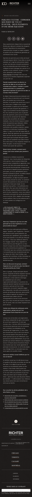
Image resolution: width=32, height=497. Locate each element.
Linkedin (15, 473)
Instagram (16, 479)
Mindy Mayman (7, 74)
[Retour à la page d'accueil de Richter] (16, 433)
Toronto (15, 457)
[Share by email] (22, 38)
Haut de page (16, 424)
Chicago (15, 453)
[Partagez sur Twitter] (9, 38)
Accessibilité (5, 445)
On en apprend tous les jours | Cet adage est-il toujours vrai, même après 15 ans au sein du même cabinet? (16, 404)
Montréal (16, 465)
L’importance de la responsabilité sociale (16, 408)
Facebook (16, 476)
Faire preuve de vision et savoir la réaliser (16, 400)
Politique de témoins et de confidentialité (22, 443)
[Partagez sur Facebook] (14, 38)
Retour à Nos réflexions (11, 15)
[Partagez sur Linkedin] (18, 38)
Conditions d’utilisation (8, 443)
